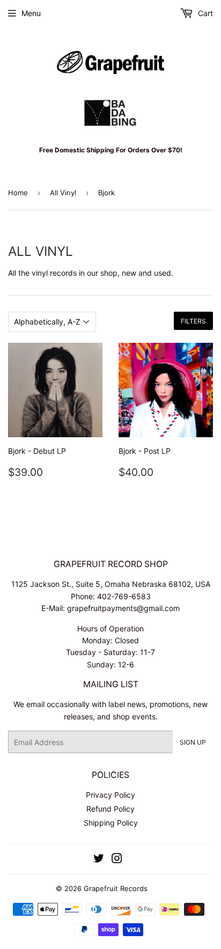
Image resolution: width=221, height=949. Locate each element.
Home (18, 192)
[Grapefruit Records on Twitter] (98, 859)
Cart (204, 13)
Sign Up (193, 742)
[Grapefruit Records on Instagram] (117, 859)
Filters (193, 321)
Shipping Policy (111, 822)
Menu (31, 13)
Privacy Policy (110, 794)
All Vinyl (63, 192)
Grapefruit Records (116, 888)
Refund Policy (110, 808)
